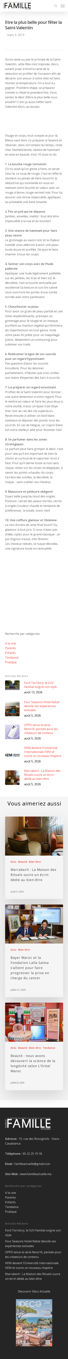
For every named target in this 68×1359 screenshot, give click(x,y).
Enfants (10, 653)
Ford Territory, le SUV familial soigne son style (33, 1232)
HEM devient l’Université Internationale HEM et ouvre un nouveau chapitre (32, 1265)
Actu (13, 861)
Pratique (11, 662)
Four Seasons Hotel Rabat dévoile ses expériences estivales (30, 1243)
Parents (10, 648)
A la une (10, 643)
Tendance (11, 658)
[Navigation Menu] (63, 6)
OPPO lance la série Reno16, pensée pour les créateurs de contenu (33, 1254)
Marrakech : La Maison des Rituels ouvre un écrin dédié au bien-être (32, 1276)
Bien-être (35, 861)
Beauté (22, 861)
